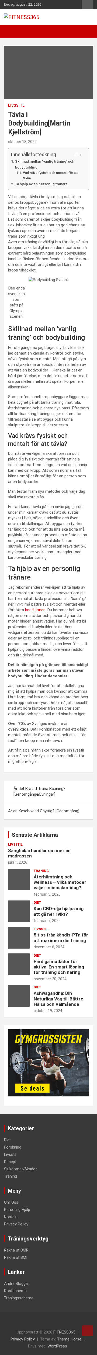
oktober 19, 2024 (48, 1011)
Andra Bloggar (16, 1283)
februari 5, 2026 (47, 894)
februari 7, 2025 (47, 920)
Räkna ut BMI (15, 1257)
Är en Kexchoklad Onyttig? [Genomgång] (43, 811)
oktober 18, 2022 (22, 142)
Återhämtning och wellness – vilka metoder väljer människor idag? (60, 882)
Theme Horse (69, 1339)
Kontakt (11, 1216)
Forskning (12, 1147)
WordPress (57, 1346)
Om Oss (11, 1202)
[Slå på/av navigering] (11, 31)
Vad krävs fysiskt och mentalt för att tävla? (50, 175)
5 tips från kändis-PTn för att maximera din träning (61, 937)
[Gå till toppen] (87, 1330)
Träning (41, 871)
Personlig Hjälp (17, 1209)
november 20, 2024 (50, 979)
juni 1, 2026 (17, 862)
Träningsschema (18, 1298)
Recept (10, 1161)
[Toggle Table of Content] (77, 154)
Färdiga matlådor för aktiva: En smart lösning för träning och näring (59, 967)
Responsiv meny (87, 4)
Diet (37, 902)
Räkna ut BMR (16, 1250)
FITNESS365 (64, 1332)
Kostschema (15, 1290)
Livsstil (16, 105)
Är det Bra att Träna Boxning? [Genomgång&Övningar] (39, 791)
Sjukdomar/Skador (20, 1169)
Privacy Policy (16, 1224)
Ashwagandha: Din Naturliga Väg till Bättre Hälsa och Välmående (58, 999)
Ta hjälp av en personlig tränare (41, 184)
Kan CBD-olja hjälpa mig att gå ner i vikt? (59, 911)
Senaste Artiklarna (35, 835)
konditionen (35, 609)
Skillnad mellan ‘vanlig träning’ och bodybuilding (44, 164)
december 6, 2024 (49, 947)
